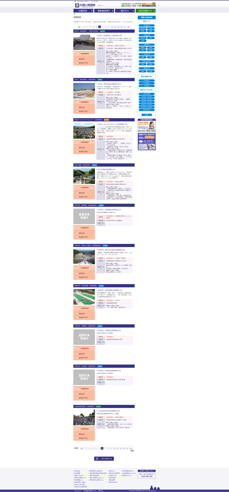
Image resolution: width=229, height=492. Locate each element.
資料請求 (81, 59)
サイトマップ (77, 490)
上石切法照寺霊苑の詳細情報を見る (109, 410)
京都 (93, 473)
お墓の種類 (77, 473)
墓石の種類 (112, 479)
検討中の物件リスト (145, 11)
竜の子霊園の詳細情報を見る (107, 169)
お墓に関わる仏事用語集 (80, 486)
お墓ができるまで (79, 475)
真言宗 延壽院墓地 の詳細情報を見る (110, 35)
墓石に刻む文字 (113, 482)
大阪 (91, 473)
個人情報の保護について (90, 490)
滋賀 (105, 473)
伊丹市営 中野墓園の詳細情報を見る (109, 209)
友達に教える (152, 6)
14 (124, 27)
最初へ (76, 448)
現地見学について (126, 475)
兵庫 (96, 473)
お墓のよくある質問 (79, 484)
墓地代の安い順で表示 (99, 22)
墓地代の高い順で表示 (114, 22)
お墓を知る (83, 11)
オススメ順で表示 (126, 22)
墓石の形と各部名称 (114, 473)
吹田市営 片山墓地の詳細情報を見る (109, 370)
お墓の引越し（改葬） (80, 482)
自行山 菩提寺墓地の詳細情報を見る (109, 84)
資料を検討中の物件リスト (97, 479)
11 (115, 27)
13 (121, 27)
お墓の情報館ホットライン (129, 473)
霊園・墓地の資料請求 (149, 3)
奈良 (99, 473)
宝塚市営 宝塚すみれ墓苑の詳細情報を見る (111, 250)
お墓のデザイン (113, 475)
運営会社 (100, 490)
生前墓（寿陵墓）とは (80, 477)
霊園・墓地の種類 (94, 475)
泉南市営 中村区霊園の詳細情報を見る (110, 290)
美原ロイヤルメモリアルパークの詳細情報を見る (113, 124)
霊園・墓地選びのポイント (97, 477)
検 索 (146, 115)
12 (118, 27)
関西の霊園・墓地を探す (104, 11)
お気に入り (145, 6)
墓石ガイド (124, 11)
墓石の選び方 (112, 477)
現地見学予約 (83, 63)
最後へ (132, 451)
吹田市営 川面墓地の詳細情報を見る (109, 330)
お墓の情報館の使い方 (128, 470)
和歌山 (102, 473)
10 (112, 27)
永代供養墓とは (78, 479)
